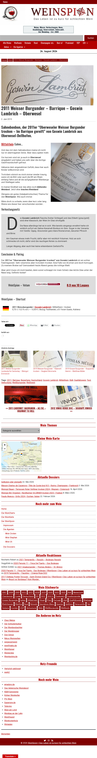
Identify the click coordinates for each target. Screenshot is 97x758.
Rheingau (88, 600)
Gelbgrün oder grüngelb (11, 482)
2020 (50, 592)
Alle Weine (7, 42)
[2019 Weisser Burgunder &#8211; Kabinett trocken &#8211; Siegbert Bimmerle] (48, 359)
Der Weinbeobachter (13, 627)
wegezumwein (10, 642)
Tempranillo (80, 604)
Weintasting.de (10, 656)
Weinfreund (9, 717)
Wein (40, 608)
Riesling (18, 604)
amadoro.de (9, 684)
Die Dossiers (9, 547)
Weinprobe (9, 653)
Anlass (6, 46)
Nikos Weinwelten (12, 638)
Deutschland (36, 380)
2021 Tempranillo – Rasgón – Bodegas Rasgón (40, 559)
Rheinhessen (7, 604)
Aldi (69, 592)
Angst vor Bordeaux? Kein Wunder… (24, 579)
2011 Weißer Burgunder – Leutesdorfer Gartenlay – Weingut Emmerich (14, 371)
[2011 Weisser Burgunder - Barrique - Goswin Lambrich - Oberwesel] (73, 172)
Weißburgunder (19, 382)
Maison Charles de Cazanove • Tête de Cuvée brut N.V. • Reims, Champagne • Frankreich (39, 485)
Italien (23, 600)
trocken (14, 608)
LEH (84, 42)
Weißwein (18, 42)
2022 (63, 592)
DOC (43, 596)
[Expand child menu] (87, 43)
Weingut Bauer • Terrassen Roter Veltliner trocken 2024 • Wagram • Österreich (35, 489)
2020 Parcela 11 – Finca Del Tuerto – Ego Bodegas (36, 563)
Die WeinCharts (8, 513)
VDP (78, 42)
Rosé (36, 42)
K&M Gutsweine (11, 692)
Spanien (59, 604)
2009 (17, 592)
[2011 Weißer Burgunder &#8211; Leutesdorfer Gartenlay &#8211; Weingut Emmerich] (16, 359)
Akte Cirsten (10, 533)
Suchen (91, 38)
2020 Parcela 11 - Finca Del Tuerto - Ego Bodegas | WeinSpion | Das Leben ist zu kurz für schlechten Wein (48, 570)
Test (89, 380)
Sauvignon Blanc (47, 604)
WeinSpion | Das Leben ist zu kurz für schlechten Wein (52, 743)
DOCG (50, 596)
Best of (60, 42)
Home (5, 1)
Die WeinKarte (7, 517)
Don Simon (9, 635)
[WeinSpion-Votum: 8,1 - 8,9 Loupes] (47, 284)
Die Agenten (18, 46)
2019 (43, 592)
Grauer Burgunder (10, 600)
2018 (37, 592)
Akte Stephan (11, 537)
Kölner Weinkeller (12, 695)
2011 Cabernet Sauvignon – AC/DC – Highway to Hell (27, 410)
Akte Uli (8, 542)
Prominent (70, 42)
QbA (71, 380)
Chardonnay (7, 596)
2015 (30, 592)
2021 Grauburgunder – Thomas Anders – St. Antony (40, 567)
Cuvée (17, 596)
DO (37, 596)
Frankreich (60, 596)
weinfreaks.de (10, 645)
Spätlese (69, 604)
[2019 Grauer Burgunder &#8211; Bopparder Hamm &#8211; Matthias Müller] (80, 359)
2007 (4, 592)
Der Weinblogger (11, 631)
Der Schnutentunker (12, 624)
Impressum (8, 525)
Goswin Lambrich (50, 380)
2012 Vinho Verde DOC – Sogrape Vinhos (71, 408)
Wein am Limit (10, 710)
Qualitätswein (80, 380)
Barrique (16, 380)
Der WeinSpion (7, 521)
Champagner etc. (47, 42)
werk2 (7, 672)
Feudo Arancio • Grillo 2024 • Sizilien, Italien (20, 496)
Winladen (8, 724)
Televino (8, 706)
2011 (10, 60)
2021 (57, 592)
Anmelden (5, 734)
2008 (11, 592)
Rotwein (28, 42)
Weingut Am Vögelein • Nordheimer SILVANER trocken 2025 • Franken (32, 493)
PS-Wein (8, 699)
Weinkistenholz (11, 721)
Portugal (57, 600)
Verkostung (6, 382)
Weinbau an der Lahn (13, 713)
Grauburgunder (74, 596)
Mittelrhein (7, 144)
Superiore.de (10, 702)
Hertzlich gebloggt (12, 668)
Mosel (42, 600)
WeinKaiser (9, 649)
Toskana (5, 608)
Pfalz (49, 600)
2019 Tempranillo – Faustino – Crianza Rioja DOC (25, 573)
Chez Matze (9, 620)
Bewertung (25, 380)
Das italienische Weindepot (16, 688)
